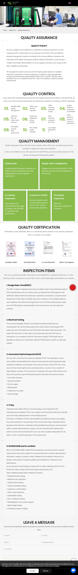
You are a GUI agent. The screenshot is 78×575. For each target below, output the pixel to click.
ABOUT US (12, 30)
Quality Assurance (24, 30)
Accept (32, 571)
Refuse (45, 571)
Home (5, 30)
